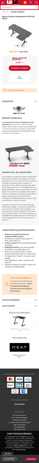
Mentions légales (21, 417)
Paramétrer (9, 459)
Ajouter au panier (19, 68)
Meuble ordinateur (18, 12)
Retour (6, 12)
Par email (21, 404)
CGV (13, 417)
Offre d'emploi (25, 422)
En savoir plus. (21, 449)
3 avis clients (23, 52)
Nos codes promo (19, 429)
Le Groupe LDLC (14, 422)
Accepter (31, 459)
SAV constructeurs (19, 425)
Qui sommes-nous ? (19, 415)
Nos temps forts (19, 427)
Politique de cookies (19, 420)
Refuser (7, 454)
